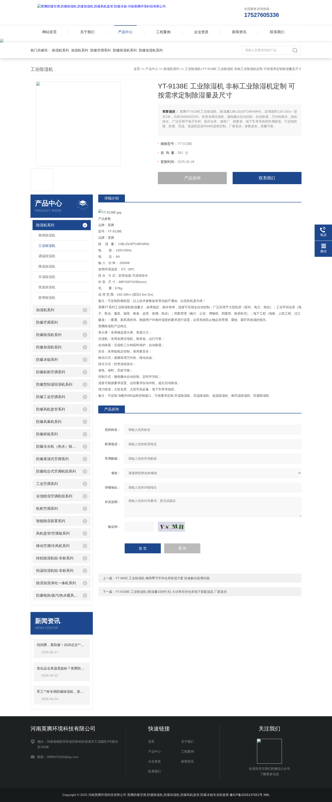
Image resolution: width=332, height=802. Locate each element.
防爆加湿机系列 (151, 50)
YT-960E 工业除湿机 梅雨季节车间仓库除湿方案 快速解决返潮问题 (162, 578)
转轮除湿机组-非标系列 (54, 558)
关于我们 (87, 32)
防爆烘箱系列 (47, 434)
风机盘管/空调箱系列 (53, 533)
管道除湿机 (46, 287)
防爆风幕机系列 (48, 422)
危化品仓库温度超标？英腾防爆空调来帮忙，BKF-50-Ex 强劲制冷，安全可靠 (62, 668)
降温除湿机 (46, 266)
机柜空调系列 (47, 508)
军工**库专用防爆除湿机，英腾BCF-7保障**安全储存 (62, 691)
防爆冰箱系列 (47, 360)
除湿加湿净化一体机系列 (56, 583)
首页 (137, 69)
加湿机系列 (79, 50)
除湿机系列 (60, 50)
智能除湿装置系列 (50, 521)
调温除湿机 (46, 256)
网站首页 (49, 32)
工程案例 (163, 32)
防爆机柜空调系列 (50, 372)
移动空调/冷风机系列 (53, 546)
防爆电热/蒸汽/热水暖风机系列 (57, 595)
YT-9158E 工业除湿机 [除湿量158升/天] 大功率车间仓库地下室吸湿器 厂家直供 (171, 591)
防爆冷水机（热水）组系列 (57, 446)
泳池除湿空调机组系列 (54, 496)
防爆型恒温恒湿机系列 (54, 384)
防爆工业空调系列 (50, 397)
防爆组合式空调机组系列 (56, 471)
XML (266, 795)
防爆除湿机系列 (125, 50)
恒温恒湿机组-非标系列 (54, 571)
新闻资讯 (239, 32)
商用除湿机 (46, 235)
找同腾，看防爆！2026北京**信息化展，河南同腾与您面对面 (62, 645)
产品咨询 (192, 178)
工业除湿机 (193, 69)
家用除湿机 (46, 297)
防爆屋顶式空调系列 (52, 459)
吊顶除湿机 (46, 277)
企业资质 (201, 32)
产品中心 (125, 32)
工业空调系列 (47, 484)
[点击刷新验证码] (171, 527)
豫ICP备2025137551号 (246, 795)
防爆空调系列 (100, 50)
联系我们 (277, 32)
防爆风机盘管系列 (50, 409)
